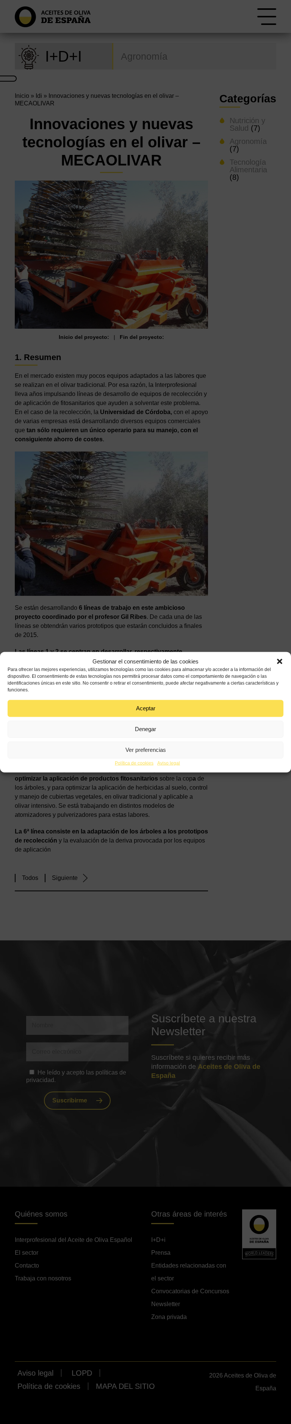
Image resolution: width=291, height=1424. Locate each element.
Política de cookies (134, 762)
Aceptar (145, 708)
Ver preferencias (145, 750)
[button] (279, 661)
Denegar (145, 729)
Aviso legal (168, 762)
